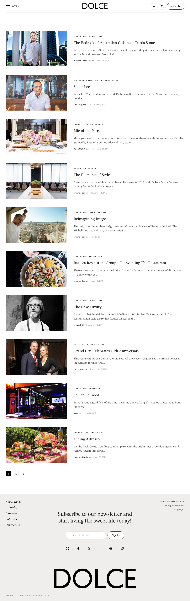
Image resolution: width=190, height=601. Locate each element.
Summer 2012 (96, 388)
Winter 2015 (96, 124)
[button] (12, 6)
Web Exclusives (97, 212)
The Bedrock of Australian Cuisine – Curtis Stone (114, 43)
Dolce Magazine (169, 501)
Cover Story (81, 124)
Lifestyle (93, 80)
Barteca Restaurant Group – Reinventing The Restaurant (120, 263)
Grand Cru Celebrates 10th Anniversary (106, 351)
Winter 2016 (80, 80)
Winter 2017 (95, 36)
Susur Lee (82, 87)
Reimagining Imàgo (90, 219)
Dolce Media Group (41, 595)
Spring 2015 (95, 256)
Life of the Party (87, 131)
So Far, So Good (86, 395)
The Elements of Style (92, 175)
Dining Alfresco (87, 439)
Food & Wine (81, 36)
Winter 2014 (96, 300)
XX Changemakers (110, 80)
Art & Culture (82, 344)
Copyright (179, 509)
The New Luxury (88, 307)
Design (77, 168)
